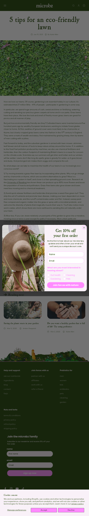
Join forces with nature (66, 285)
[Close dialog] (84, 227)
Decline (71, 510)
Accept (44, 510)
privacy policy (77, 504)
